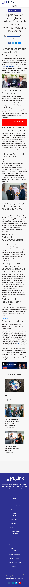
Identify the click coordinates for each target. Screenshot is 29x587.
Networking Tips (14, 11)
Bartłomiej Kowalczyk (13, 36)
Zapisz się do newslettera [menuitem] (14, 562)
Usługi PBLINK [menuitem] (14, 519)
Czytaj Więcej (14, 494)
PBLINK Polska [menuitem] (14, 548)
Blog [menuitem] (14, 513)
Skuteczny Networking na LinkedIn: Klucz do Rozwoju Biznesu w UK (13, 396)
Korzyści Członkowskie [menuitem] (14, 506)
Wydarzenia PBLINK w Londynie (14, 122)
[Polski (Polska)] (14, 6)
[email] (19, 43)
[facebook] (9, 43)
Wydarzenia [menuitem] (14, 510)
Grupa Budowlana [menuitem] (14, 541)
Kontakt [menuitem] (14, 566)
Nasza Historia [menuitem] (14, 502)
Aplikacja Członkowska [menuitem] (14, 554)
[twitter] (13, 43)
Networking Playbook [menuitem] (14, 531)
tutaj (17, 343)
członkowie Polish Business (9, 66)
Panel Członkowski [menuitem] (14, 558)
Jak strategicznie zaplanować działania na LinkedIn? (13, 449)
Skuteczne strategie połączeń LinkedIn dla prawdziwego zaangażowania (12, 422)
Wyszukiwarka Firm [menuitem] (14, 527)
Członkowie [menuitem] (14, 537)
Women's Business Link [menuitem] (14, 545)
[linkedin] (16, 43)
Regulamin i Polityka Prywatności (14, 578)
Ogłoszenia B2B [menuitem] (14, 523)
